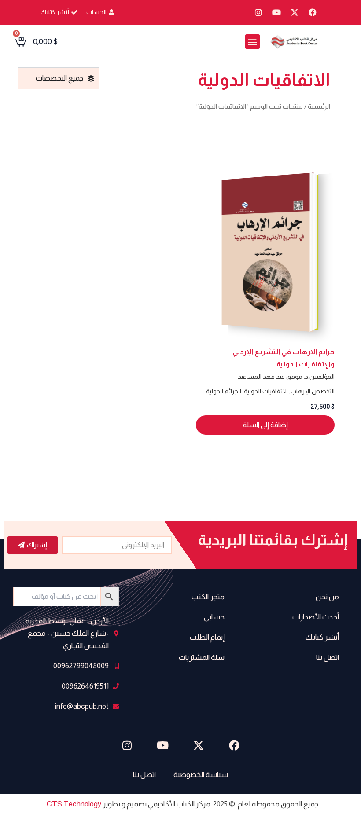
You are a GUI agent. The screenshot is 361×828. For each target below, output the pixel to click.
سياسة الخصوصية (200, 774)
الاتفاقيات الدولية (266, 391)
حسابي (214, 617)
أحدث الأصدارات (315, 617)
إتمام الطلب (207, 637)
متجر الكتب (208, 597)
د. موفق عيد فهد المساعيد (273, 376)
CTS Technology (74, 804)
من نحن (327, 597)
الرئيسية (319, 106)
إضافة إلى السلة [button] (265, 425)
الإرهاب (300, 391)
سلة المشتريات (202, 657)
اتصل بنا (327, 657)
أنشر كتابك (322, 637)
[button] (252, 41)
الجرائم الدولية (223, 391)
